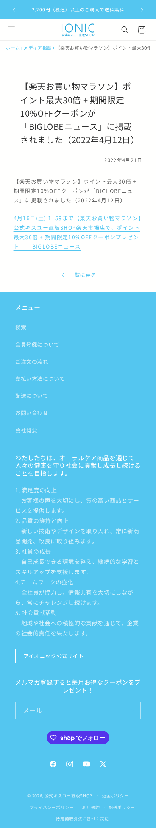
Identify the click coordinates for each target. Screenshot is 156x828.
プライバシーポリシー (52, 807)
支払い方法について (40, 378)
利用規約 (91, 807)
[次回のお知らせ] (142, 10)
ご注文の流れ (31, 361)
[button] (11, 30)
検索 (20, 327)
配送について (31, 395)
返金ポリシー (115, 795)
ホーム (13, 47)
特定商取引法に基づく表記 (82, 819)
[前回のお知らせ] (14, 10)
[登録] (132, 710)
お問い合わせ (31, 412)
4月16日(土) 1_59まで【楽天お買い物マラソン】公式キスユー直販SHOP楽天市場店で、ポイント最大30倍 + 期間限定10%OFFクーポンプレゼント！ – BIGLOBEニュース (78, 232)
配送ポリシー (122, 807)
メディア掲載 (37, 47)
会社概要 (26, 430)
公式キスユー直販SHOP (68, 795)
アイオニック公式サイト (53, 656)
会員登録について (37, 344)
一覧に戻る (83, 275)
